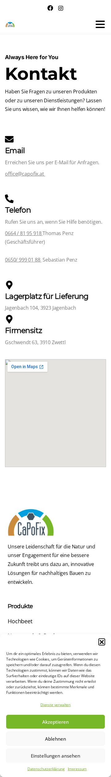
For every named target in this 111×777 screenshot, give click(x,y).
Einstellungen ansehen (55, 756)
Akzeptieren (55, 722)
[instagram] (61, 8)
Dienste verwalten (55, 704)
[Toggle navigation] (100, 24)
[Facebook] (50, 8)
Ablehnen (55, 739)
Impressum (77, 768)
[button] (102, 642)
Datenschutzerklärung (46, 768)
